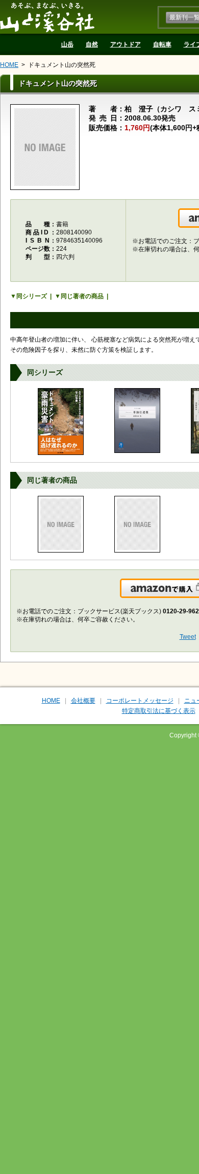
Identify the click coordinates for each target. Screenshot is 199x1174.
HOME (9, 64)
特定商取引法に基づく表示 (158, 710)
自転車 (162, 44)
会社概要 (83, 700)
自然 (92, 44)
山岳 (67, 44)
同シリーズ (31, 296)
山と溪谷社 (47, 17)
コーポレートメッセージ (139, 700)
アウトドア (125, 44)
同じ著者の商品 (82, 296)
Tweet (188, 636)
